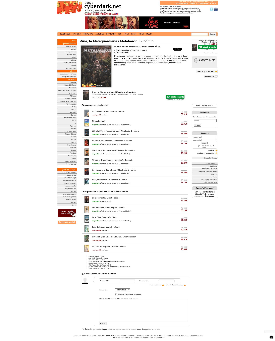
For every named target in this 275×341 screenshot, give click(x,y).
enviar (197, 125)
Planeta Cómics (70, 134)
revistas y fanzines (69, 63)
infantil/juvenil (71, 54)
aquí (201, 336)
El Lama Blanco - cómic (97, 256)
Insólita (73, 137)
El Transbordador (70, 131)
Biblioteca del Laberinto (68, 101)
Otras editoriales (70, 161)
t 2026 (133, 34)
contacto (214, 177)
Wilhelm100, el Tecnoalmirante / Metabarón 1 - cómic (115, 131)
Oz (75, 123)
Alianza (73, 109)
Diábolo (73, 120)
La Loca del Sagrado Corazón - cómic (109, 246)
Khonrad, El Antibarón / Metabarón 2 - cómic (112, 141)
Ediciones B (72, 93)
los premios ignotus (69, 197)
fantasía (73, 49)
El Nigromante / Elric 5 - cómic (105, 198)
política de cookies (210, 182)
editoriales (72, 79)
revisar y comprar (205, 71)
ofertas (73, 71)
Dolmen (73, 115)
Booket (73, 139)
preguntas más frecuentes (208, 171)
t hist (141, 34)
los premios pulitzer (69, 194)
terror (74, 205)
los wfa (73, 191)
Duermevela (72, 156)
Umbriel (73, 142)
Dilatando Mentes (70, 99)
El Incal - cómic (99, 121)
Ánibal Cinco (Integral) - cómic (99, 263)
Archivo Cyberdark (67, 222)
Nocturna (73, 112)
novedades (64, 34)
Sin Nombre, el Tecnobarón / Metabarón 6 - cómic (114, 170)
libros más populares (69, 172)
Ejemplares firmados (69, 76)
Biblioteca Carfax (70, 118)
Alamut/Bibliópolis (70, 85)
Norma (73, 150)
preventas (88, 34)
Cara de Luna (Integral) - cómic (105, 227)
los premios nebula (69, 180)
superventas (71, 175)
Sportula (73, 126)
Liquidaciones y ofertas (68, 74)
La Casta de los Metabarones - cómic (108, 111)
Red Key (73, 153)
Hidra (74, 107)
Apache (73, 128)
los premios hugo (70, 178)
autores (100, 34)
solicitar (100, 115)
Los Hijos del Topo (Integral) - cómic (108, 208)
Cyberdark (72, 82)
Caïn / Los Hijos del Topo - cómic (100, 265)
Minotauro (72, 88)
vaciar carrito (209, 76)
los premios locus (70, 183)
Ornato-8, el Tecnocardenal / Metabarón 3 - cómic (114, 150)
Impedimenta (71, 145)
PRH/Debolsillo (71, 104)
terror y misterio (70, 52)
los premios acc (70, 188)
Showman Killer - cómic (97, 260)
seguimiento (213, 166)
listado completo (211, 163)
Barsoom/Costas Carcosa (67, 90)
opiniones (111, 34)
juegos (73, 65)
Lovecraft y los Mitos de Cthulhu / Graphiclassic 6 (114, 237)
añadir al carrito (101, 124)
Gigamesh (72, 148)
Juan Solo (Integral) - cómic (98, 258)
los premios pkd (70, 186)
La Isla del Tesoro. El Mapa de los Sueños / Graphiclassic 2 (109, 267)
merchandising (71, 68)
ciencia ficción (71, 46)
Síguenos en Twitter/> (211, 9)
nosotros (214, 174)
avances (77, 34)
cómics (73, 60)
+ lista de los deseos (210, 53)
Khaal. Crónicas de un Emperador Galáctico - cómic (107, 261)
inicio (74, 41)
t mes (126, 34)
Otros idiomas (71, 164)
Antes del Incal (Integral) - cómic (100, 268)
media (149, 34)
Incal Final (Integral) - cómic (104, 217)
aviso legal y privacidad (209, 179)
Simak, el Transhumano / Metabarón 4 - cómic (112, 160)
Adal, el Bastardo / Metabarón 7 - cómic (109, 180)
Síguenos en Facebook (216, 9)
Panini (74, 158)
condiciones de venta (209, 169)
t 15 (119, 34)
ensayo (73, 57)
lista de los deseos (210, 158)
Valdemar (73, 96)
